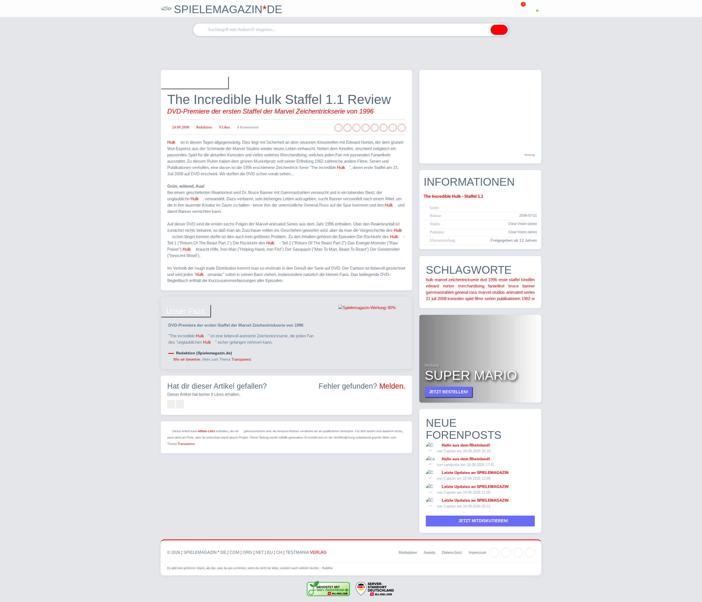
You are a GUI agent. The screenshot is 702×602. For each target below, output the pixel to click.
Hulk (171, 142)
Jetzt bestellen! (448, 391)
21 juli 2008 (436, 298)
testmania (306, 552)
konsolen (456, 298)
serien (490, 298)
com (234, 552)
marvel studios (492, 292)
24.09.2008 (180, 127)
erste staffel (509, 279)
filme (479, 298)
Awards (429, 552)
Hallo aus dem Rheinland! (466, 445)
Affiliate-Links (206, 431)
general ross (466, 292)
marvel (441, 279)
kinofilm (528, 279)
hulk (429, 279)
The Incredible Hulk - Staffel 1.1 (453, 196)
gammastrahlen (440, 292)
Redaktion (204, 127)
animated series (520, 292)
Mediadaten (408, 552)
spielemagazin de (204, 552)
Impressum (477, 552)
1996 (492, 279)
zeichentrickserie (463, 279)
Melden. (392, 386)
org (247, 552)
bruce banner (521, 286)
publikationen (508, 298)
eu (270, 552)
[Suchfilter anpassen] (482, 30)
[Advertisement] (351, 53)
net (260, 552)
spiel (469, 298)
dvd (483, 279)
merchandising (471, 286)
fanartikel (496, 286)
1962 (526, 298)
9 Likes (224, 127)
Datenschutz (452, 552)
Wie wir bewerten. (187, 359)
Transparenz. (241, 359)
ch (279, 552)
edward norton (440, 286)
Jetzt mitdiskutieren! (482, 520)
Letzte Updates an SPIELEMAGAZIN (475, 472)
